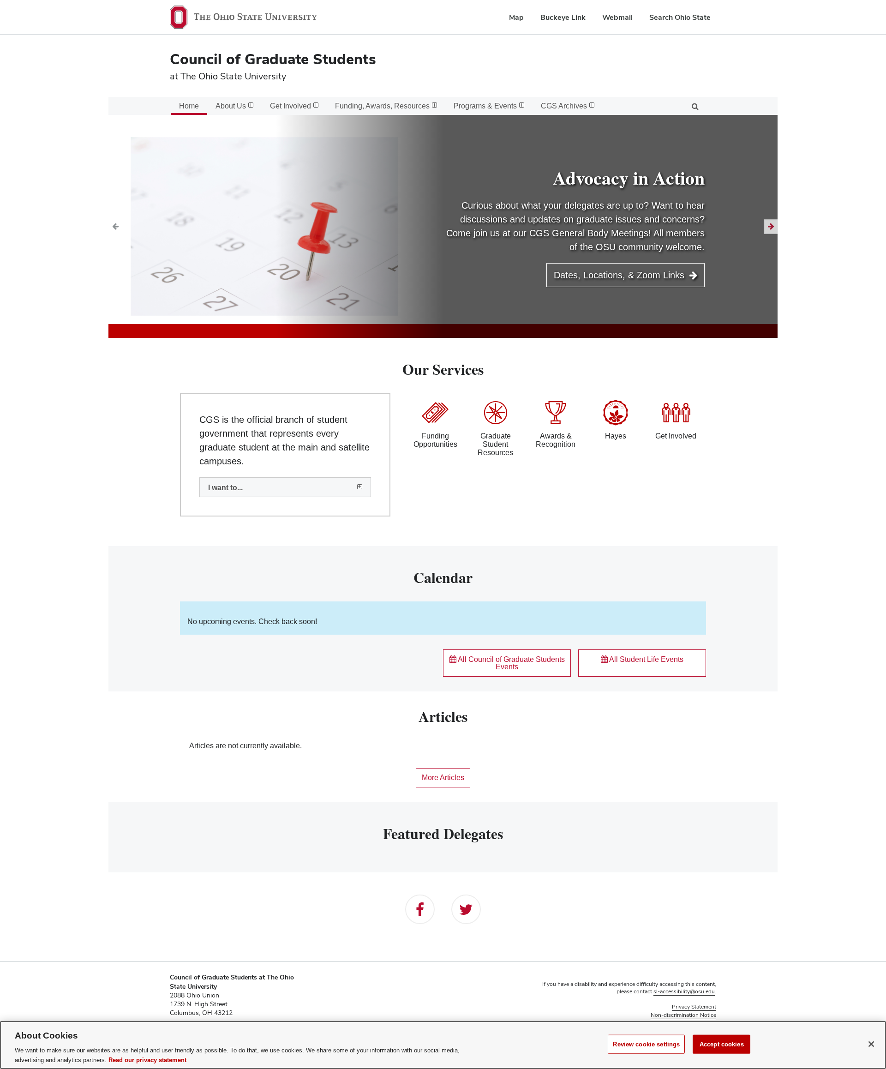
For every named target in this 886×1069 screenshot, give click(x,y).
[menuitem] (285, 488)
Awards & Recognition (555, 440)
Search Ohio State (680, 17)
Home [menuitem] (189, 106)
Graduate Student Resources (495, 444)
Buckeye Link (563, 17)
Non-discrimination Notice (683, 1015)
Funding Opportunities (435, 440)
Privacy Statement (694, 1006)
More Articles (443, 777)
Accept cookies (722, 1044)
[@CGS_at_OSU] (466, 909)
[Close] (871, 1044)
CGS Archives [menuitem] (564, 106)
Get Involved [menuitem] (290, 106)
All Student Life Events (645, 659)
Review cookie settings (646, 1044)
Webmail (617, 17)
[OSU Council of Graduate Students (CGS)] (420, 909)
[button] (115, 226)
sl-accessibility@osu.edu (684, 991)
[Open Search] (695, 106)
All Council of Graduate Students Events (510, 663)
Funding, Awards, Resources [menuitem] (382, 106)
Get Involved (675, 436)
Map (516, 17)
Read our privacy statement (147, 1059)
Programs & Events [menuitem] (485, 106)
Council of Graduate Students (273, 58)
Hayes (615, 436)
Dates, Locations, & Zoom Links (620, 275)
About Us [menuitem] (231, 106)
